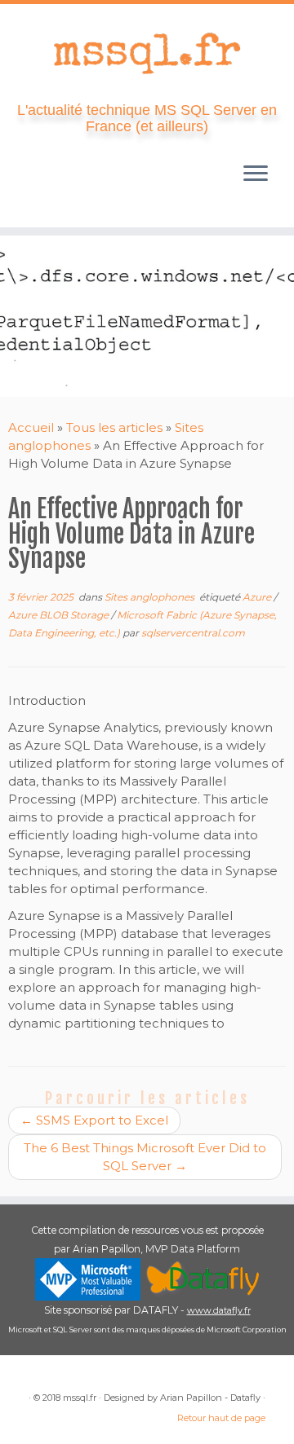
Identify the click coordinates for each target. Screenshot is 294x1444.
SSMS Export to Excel (94, 1120)
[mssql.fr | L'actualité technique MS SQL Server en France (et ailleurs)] (147, 53)
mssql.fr (79, 1397)
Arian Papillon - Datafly (210, 1397)
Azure (258, 597)
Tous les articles (114, 427)
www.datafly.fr (219, 1310)
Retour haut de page (221, 1418)
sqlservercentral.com (193, 633)
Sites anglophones (151, 597)
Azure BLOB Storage (59, 615)
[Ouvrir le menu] (255, 175)
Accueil (31, 427)
